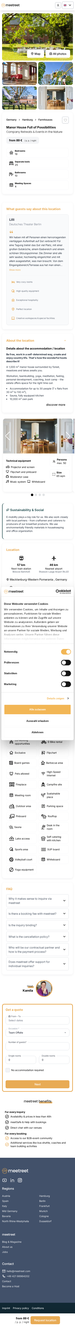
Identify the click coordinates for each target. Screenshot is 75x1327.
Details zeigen (55, 698)
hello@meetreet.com (18, 1271)
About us (7, 1246)
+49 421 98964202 (18, 1276)
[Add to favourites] (65, 120)
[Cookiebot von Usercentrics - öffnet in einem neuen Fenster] (55, 591)
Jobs (5, 1251)
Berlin (42, 1200)
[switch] (66, 662)
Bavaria (6, 1216)
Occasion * (13, 1028)
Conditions (38, 1308)
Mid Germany (9, 1211)
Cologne (44, 1216)
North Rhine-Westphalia (15, 1221)
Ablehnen (37, 732)
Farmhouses (45, 119)
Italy (4, 1206)
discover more (55, 404)
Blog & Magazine (11, 1241)
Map (37, 53)
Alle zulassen (37, 709)
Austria (6, 1195)
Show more (15, 270)
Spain (5, 1200)
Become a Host (10, 1286)
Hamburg (27, 119)
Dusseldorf (45, 1221)
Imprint (6, 1308)
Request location (45, 1320)
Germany (11, 119)
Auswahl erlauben (37, 720)
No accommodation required (27, 1070)
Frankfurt (44, 1206)
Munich (43, 1211)
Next (38, 1084)
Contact (6, 1281)
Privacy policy (21, 1308)
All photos (59, 53)
